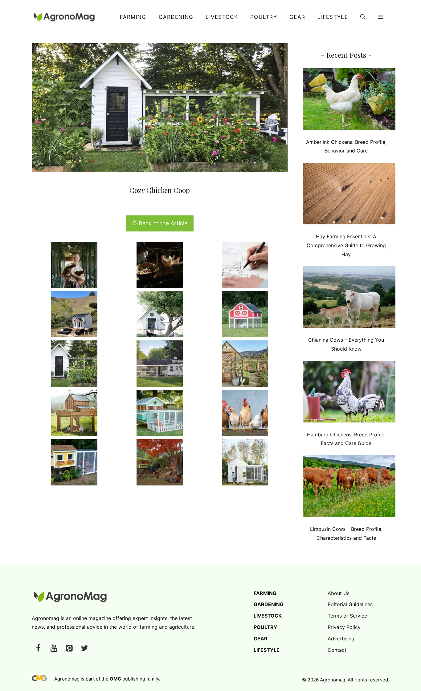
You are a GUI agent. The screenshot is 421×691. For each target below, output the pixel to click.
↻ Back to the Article (159, 223)
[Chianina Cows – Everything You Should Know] (349, 298)
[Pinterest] (69, 648)
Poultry (263, 17)
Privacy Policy (344, 627)
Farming (133, 17)
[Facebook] (38, 648)
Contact (337, 650)
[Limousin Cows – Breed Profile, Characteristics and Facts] (349, 487)
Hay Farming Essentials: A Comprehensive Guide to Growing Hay (346, 245)
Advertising (341, 638)
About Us (338, 593)
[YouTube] (53, 648)
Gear (297, 17)
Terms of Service (347, 616)
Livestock (222, 17)
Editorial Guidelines (350, 604)
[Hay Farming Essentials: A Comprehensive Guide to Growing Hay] (349, 195)
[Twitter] (84, 648)
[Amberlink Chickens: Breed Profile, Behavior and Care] (349, 100)
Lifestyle (332, 17)
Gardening (176, 17)
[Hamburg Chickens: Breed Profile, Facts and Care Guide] (349, 393)
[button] (363, 17)
